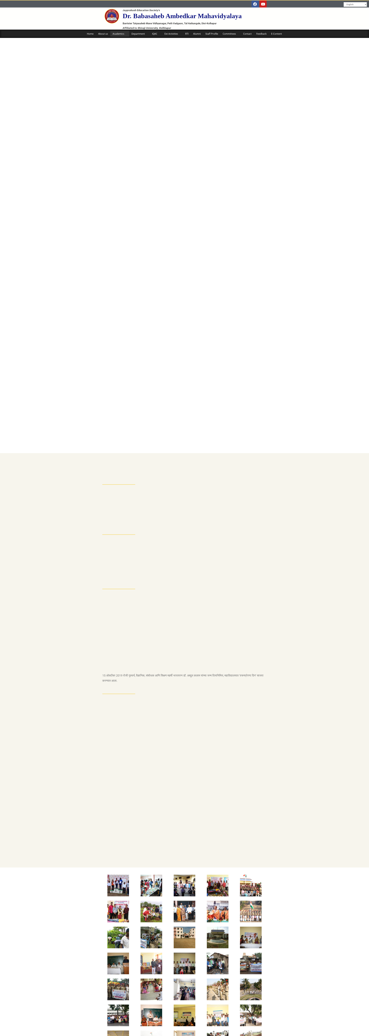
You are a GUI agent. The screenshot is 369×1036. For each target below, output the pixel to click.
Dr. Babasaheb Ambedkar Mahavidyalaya (182, 16)
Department (138, 33)
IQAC (154, 33)
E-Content (276, 33)
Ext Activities (171, 33)
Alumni (197, 33)
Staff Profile (211, 33)
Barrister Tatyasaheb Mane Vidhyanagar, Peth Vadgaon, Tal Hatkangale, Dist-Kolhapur (170, 23)
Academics (118, 33)
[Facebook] (255, 4)
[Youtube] (263, 4)
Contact (247, 33)
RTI (187, 33)
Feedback (261, 33)
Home (90, 33)
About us (103, 33)
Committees (229, 33)
